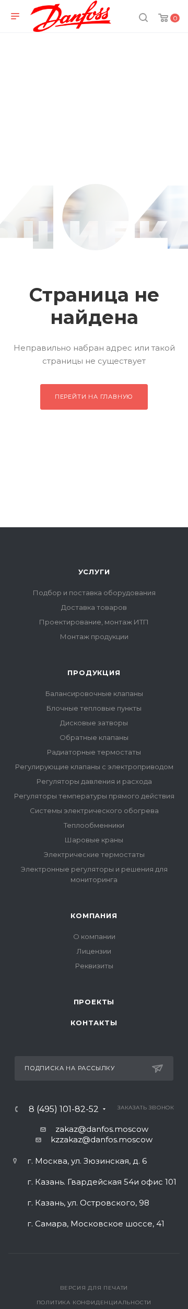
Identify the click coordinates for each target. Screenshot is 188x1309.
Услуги (94, 571)
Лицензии (94, 951)
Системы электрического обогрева (94, 810)
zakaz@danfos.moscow (101, 1129)
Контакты (93, 1022)
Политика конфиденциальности (94, 1302)
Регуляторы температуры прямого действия (94, 796)
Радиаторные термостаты (94, 752)
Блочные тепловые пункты (94, 708)
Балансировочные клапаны (94, 693)
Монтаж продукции (94, 636)
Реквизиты (94, 966)
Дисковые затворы (94, 723)
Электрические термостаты (94, 854)
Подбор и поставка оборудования (94, 592)
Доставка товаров (94, 607)
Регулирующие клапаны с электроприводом (94, 766)
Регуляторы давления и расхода (94, 781)
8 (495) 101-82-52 (64, 1109)
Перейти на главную (94, 396)
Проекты (94, 1002)
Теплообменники (94, 825)
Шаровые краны (94, 840)
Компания (93, 915)
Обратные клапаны (94, 737)
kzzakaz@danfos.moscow (101, 1139)
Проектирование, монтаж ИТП (94, 622)
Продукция (93, 672)
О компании (94, 936)
